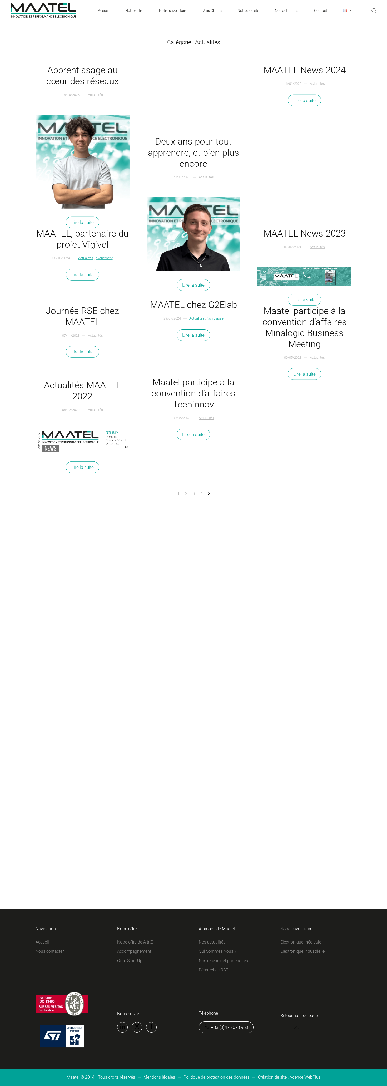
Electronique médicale (300, 942)
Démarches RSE (213, 969)
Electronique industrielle (302, 951)
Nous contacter (50, 951)
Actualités (95, 95)
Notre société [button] (248, 10)
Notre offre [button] (134, 10)
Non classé (215, 318)
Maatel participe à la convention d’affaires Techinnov (193, 393)
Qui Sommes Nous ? (217, 951)
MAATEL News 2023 (305, 233)
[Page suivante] (208, 493)
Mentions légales (159, 1077)
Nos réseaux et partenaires (223, 960)
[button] (348, 10)
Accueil (104, 10)
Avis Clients (212, 10)
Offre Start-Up (129, 960)
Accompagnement (134, 951)
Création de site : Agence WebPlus (289, 1077)
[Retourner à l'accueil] (43, 10)
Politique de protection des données (216, 1077)
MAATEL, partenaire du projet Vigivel (82, 239)
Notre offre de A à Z (135, 942)
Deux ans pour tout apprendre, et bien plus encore (193, 152)
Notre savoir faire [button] (173, 10)
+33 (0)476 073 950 (229, 1027)
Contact (320, 10)
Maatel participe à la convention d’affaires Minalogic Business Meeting (304, 327)
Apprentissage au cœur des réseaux (82, 76)
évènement (104, 258)
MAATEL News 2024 (305, 70)
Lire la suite (82, 222)
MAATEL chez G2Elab (193, 304)
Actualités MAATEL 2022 (82, 391)
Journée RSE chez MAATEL (82, 316)
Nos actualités (286, 10)
